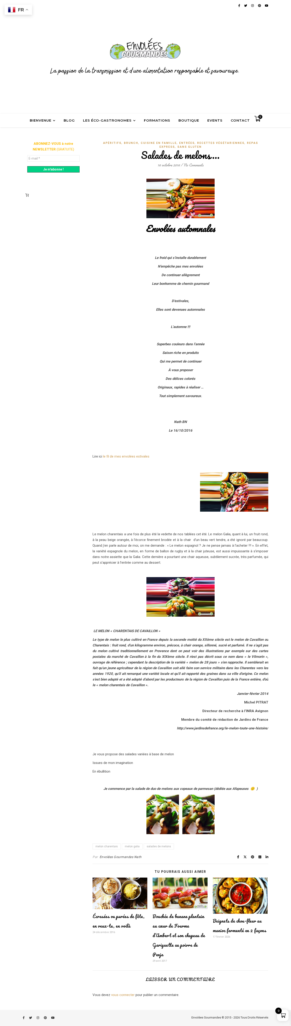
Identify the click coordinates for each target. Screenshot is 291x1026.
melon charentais (106, 846)
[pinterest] (46, 1018)
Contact (240, 120)
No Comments (193, 165)
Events (215, 120)
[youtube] (53, 1018)
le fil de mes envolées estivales (126, 456)
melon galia (132, 846)
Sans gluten (189, 146)
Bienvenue (40, 120)
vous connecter (123, 995)
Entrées (187, 143)
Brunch (131, 143)
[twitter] (31, 1018)
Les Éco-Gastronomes (107, 120)
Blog (69, 120)
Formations (157, 120)
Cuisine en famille (159, 143)
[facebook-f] (24, 1018)
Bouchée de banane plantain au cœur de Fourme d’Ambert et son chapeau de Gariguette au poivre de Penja (179, 935)
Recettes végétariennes (220, 143)
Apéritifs (112, 143)
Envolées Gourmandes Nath (121, 857)
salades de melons (159, 846)
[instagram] (38, 1018)
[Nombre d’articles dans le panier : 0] (27, 195)
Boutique (188, 120)
